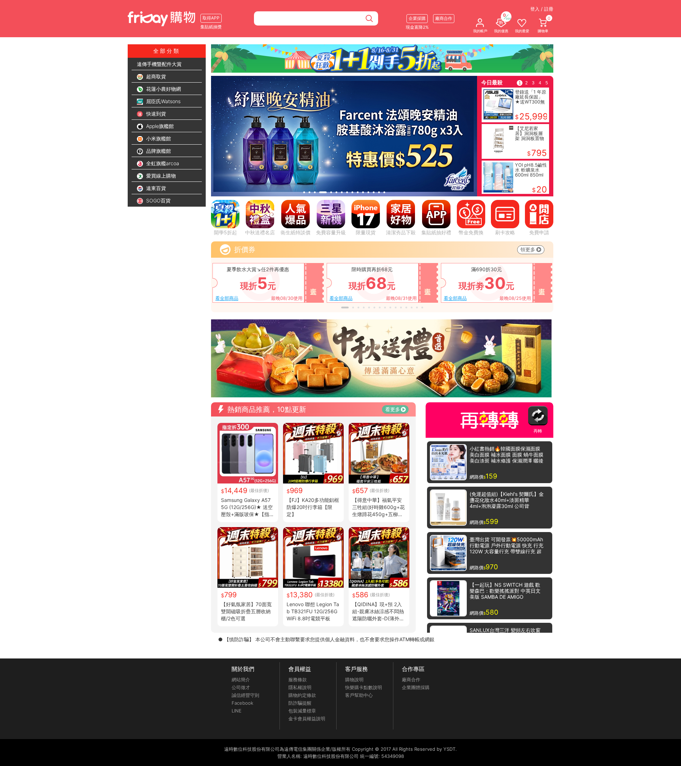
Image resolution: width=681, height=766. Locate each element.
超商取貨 (155, 76)
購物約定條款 (302, 695)
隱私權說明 (299, 687)
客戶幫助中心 (359, 695)
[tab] (304, 192)
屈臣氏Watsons (163, 101)
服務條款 (297, 679)
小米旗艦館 (158, 138)
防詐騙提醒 (299, 703)
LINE (237, 711)
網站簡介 (241, 679)
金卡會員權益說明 (306, 718)
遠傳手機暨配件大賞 (159, 64)
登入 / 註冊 (541, 9)
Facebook (242, 703)
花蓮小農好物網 (163, 89)
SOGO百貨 (158, 200)
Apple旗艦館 (159, 126)
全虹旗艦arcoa (162, 163)
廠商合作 (411, 679)
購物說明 (354, 679)
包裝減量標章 (302, 711)
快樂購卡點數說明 (363, 687)
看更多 (392, 409)
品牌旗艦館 (158, 151)
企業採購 (417, 18)
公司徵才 (241, 687)
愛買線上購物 (160, 176)
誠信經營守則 (245, 695)
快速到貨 (155, 114)
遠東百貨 (155, 188)
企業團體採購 (416, 687)
